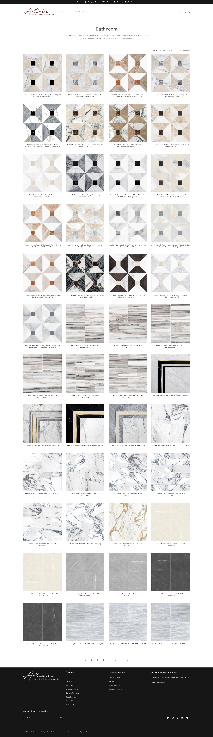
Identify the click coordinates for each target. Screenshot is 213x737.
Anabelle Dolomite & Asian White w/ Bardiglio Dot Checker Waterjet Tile (127, 246)
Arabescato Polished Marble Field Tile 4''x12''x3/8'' (170, 494)
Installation (113, 681)
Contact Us (70, 701)
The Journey (70, 685)
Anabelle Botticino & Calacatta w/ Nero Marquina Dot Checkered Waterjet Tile (42, 95)
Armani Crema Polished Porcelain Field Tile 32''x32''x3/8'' (42, 595)
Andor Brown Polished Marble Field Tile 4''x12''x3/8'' (85, 396)
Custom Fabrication (73, 693)
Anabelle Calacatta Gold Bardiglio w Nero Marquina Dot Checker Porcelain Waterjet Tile (42, 145)
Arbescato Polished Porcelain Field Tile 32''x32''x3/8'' (127, 544)
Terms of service (72, 732)
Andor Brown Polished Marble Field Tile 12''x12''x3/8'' (170, 346)
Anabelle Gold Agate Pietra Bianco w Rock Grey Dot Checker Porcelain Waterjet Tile (170, 246)
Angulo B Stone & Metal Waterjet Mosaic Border (42, 445)
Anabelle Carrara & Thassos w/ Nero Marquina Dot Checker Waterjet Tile (128, 196)
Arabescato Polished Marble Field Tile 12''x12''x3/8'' (85, 494)
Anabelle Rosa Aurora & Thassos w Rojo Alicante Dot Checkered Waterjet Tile (42, 296)
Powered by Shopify (39, 732)
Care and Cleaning (115, 689)
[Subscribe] (60, 717)
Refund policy (51, 732)
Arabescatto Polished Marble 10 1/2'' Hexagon (85, 544)
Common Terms (114, 677)
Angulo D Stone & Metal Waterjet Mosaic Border (128, 445)
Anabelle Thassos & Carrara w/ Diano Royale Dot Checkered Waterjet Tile (170, 296)
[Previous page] (85, 660)
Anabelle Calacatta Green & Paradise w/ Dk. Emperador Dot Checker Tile (127, 145)
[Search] (180, 12)
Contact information (96, 732)
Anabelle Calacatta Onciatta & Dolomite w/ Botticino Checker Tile (42, 196)
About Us (69, 677)
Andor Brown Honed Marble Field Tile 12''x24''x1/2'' (128, 346)
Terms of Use (70, 705)
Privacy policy (62, 732)
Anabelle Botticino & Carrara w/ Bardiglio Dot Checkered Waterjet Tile (85, 95)
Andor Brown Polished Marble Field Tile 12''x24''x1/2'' (42, 396)
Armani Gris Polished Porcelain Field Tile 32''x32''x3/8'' (42, 645)
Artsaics (30, 732)
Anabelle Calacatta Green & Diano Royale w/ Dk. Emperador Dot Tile (85, 145)
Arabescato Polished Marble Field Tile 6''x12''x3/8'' (42, 544)
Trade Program (71, 697)
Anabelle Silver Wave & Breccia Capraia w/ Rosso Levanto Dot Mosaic (85, 296)
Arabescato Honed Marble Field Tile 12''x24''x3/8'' (42, 493)
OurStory (69, 681)
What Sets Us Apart (73, 689)
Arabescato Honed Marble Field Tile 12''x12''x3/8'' (170, 445)
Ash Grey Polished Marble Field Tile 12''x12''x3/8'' (170, 644)
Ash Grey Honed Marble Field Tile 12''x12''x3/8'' (85, 644)
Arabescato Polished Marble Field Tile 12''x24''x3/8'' (128, 494)
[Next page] (127, 660)
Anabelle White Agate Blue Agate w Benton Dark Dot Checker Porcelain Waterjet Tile (42, 346)
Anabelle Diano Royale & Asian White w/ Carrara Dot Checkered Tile (85, 246)
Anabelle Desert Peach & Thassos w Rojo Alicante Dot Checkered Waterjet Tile (42, 246)
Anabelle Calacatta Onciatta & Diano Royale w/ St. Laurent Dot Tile (170, 145)
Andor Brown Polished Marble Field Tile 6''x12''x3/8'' (128, 396)
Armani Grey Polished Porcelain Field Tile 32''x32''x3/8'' (127, 595)
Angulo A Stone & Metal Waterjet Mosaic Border (170, 395)
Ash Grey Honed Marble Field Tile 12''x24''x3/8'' (128, 644)
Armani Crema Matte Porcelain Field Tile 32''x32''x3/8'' (170, 544)
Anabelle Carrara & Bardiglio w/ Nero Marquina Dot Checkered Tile (85, 196)
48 (121, 660)
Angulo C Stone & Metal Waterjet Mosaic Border (85, 445)
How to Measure (114, 685)
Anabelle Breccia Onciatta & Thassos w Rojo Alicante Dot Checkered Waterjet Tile (127, 95)
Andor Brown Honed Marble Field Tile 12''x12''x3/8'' (85, 346)
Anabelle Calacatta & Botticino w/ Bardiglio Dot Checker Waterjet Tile (170, 95)
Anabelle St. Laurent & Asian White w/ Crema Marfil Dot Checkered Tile (128, 296)
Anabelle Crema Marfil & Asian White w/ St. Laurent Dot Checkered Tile (170, 196)
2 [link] (97, 660)
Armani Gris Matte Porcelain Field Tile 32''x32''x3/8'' (170, 595)
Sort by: (155, 50)
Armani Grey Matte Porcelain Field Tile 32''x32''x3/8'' (85, 595)
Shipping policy (84, 732)
